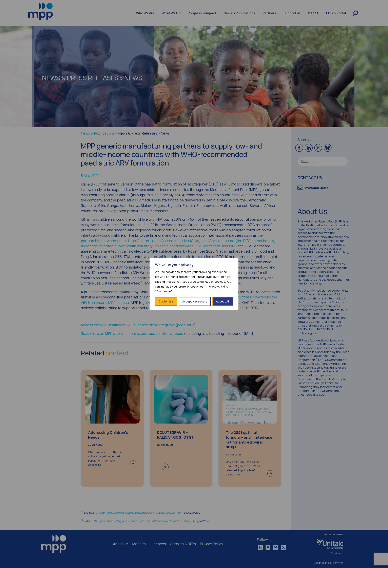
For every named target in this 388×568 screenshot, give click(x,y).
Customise (166, 301)
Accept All (222, 301)
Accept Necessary (194, 301)
